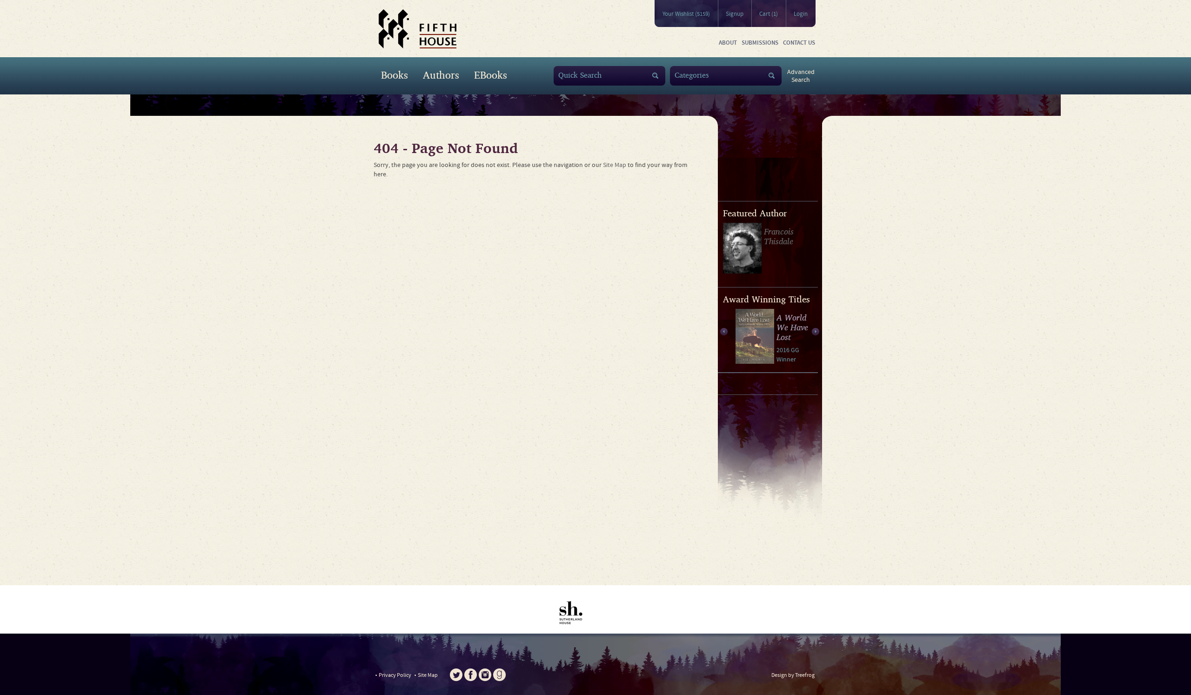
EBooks (490, 74)
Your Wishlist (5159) (686, 14)
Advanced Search (801, 76)
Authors (441, 74)
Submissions (760, 43)
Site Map (614, 165)
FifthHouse (417, 28)
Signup (734, 14)
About (728, 43)
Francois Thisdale (779, 236)
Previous (724, 331)
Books (394, 74)
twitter (456, 674)
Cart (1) (768, 14)
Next (816, 331)
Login (801, 14)
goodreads (499, 674)
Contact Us (799, 43)
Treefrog (805, 675)
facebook (470, 674)
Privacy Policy (395, 675)
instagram (485, 674)
